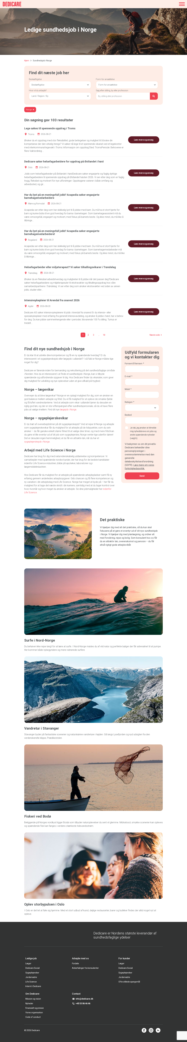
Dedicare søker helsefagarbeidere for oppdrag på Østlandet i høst (64, 161)
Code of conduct (33, 1017)
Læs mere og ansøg (143, 140)
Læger (28, 963)
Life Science (31, 982)
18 (104, 335)
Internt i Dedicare (33, 986)
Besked (128, 415)
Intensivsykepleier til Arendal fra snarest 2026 (51, 300)
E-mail (128, 376)
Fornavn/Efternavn (134, 363)
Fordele (75, 963)
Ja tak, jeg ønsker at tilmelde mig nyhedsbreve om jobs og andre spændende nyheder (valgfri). (143, 433)
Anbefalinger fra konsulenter (85, 968)
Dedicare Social (32, 968)
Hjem (26, 60)
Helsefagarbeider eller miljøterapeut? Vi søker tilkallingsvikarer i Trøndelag (70, 267)
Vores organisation (34, 1012)
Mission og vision (33, 999)
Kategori (129, 402)
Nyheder (29, 1003)
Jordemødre (31, 977)
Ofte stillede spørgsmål (129, 982)
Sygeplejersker (32, 973)
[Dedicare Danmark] (12, 4)
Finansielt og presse (34, 1008)
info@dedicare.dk (84, 999)
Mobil (128, 389)
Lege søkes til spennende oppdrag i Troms (49, 128)
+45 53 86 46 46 (83, 1003)
